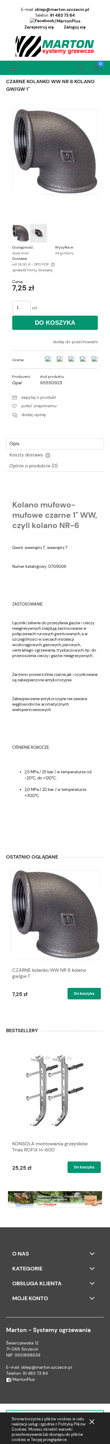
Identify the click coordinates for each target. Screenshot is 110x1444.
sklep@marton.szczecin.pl (62, 9)
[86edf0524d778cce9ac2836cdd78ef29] (38, 233)
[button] (13, 67)
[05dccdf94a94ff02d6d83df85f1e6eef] (20, 233)
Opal (17, 382)
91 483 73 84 (62, 15)
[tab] (55, 443)
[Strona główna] (55, 46)
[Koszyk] (96, 68)
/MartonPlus (67, 21)
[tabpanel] (55, 660)
